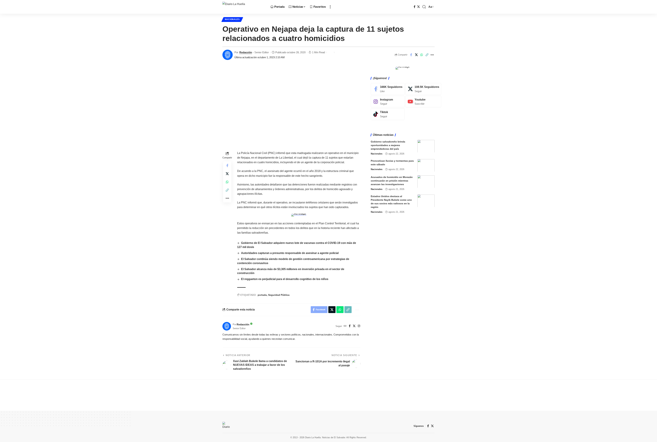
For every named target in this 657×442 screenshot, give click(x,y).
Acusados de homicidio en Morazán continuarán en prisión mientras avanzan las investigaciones (392, 180)
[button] (330, 7)
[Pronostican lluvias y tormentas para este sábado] (426, 165)
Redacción (245, 52)
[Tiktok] (387, 114)
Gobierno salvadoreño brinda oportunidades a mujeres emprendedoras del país (388, 145)
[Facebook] (414, 6)
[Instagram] (358, 326)
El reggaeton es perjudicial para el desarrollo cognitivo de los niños (284, 279)
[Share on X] (416, 55)
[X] (418, 6)
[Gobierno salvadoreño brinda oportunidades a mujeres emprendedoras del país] (426, 146)
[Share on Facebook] (411, 55)
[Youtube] (423, 101)
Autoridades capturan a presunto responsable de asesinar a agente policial (290, 253)
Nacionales (232, 19)
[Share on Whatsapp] (421, 55)
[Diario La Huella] (243, 7)
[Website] (345, 326)
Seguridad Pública (278, 295)
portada (262, 295)
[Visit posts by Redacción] (227, 55)
